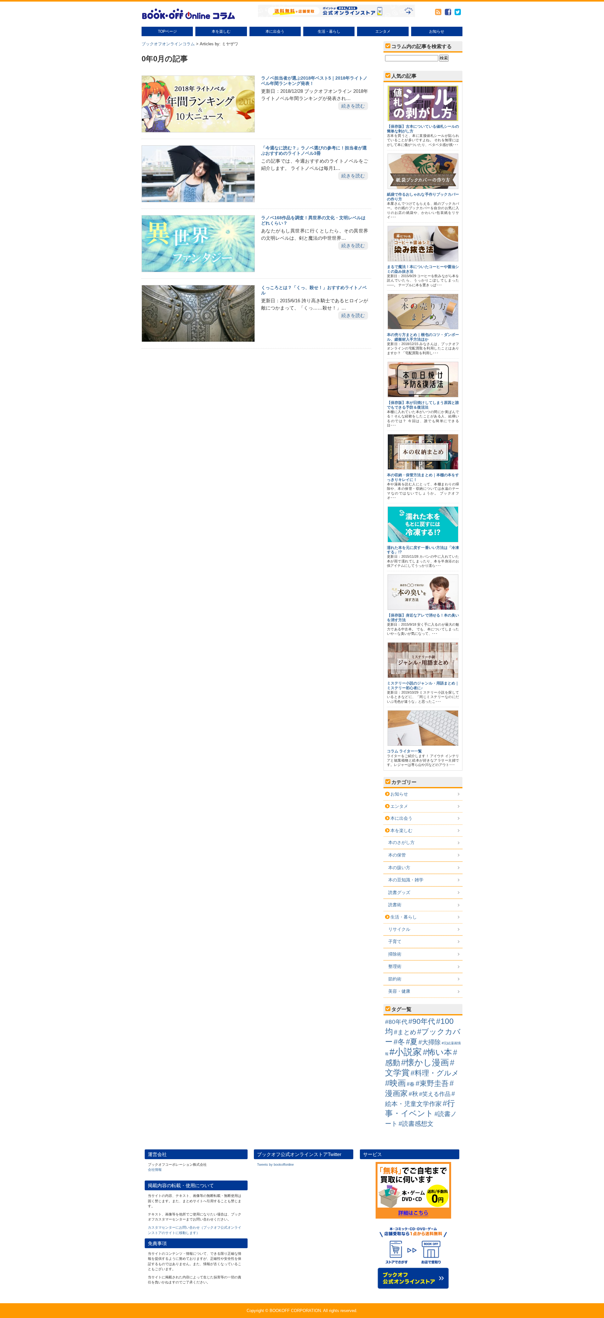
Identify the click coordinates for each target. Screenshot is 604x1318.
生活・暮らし (329, 31)
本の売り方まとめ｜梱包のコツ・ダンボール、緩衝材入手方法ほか (423, 336)
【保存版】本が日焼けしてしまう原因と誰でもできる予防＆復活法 (423, 404)
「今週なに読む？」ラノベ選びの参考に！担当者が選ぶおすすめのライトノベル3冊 (314, 150)
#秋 (413, 1094)
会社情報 (155, 1169)
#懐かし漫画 (425, 1062)
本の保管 (397, 854)
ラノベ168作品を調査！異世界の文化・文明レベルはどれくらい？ (313, 220)
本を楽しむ (221, 31)
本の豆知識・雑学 (405, 879)
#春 (411, 1084)
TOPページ (167, 31)
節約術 (394, 978)
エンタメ (382, 31)
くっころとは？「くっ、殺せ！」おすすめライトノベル (314, 290)
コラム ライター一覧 (404, 751)
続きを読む (353, 106)
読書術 (394, 904)
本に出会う (275, 31)
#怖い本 (437, 1052)
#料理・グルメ (435, 1073)
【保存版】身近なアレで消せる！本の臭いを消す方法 (423, 617)
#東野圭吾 (432, 1083)
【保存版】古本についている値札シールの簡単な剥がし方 (423, 128)
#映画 (395, 1083)
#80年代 (396, 1022)
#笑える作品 (434, 1094)
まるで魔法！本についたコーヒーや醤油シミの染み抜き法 (423, 269)
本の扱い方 (399, 867)
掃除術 (394, 954)
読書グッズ (399, 892)
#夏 (411, 1042)
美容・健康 (399, 991)
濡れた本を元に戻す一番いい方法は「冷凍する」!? (423, 549)
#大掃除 (429, 1042)
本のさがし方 (401, 842)
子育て (394, 941)
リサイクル (399, 929)
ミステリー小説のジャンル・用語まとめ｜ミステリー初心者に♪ (423, 685)
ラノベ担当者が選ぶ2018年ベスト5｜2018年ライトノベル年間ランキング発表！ (314, 80)
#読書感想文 (416, 1123)
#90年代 (421, 1021)
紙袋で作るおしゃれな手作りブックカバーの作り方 (423, 196)
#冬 (399, 1042)
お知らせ (436, 31)
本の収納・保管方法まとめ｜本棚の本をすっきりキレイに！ (423, 477)
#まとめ (405, 1032)
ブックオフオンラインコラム (168, 44)
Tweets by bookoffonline (275, 1164)
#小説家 (405, 1052)
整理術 (394, 966)
